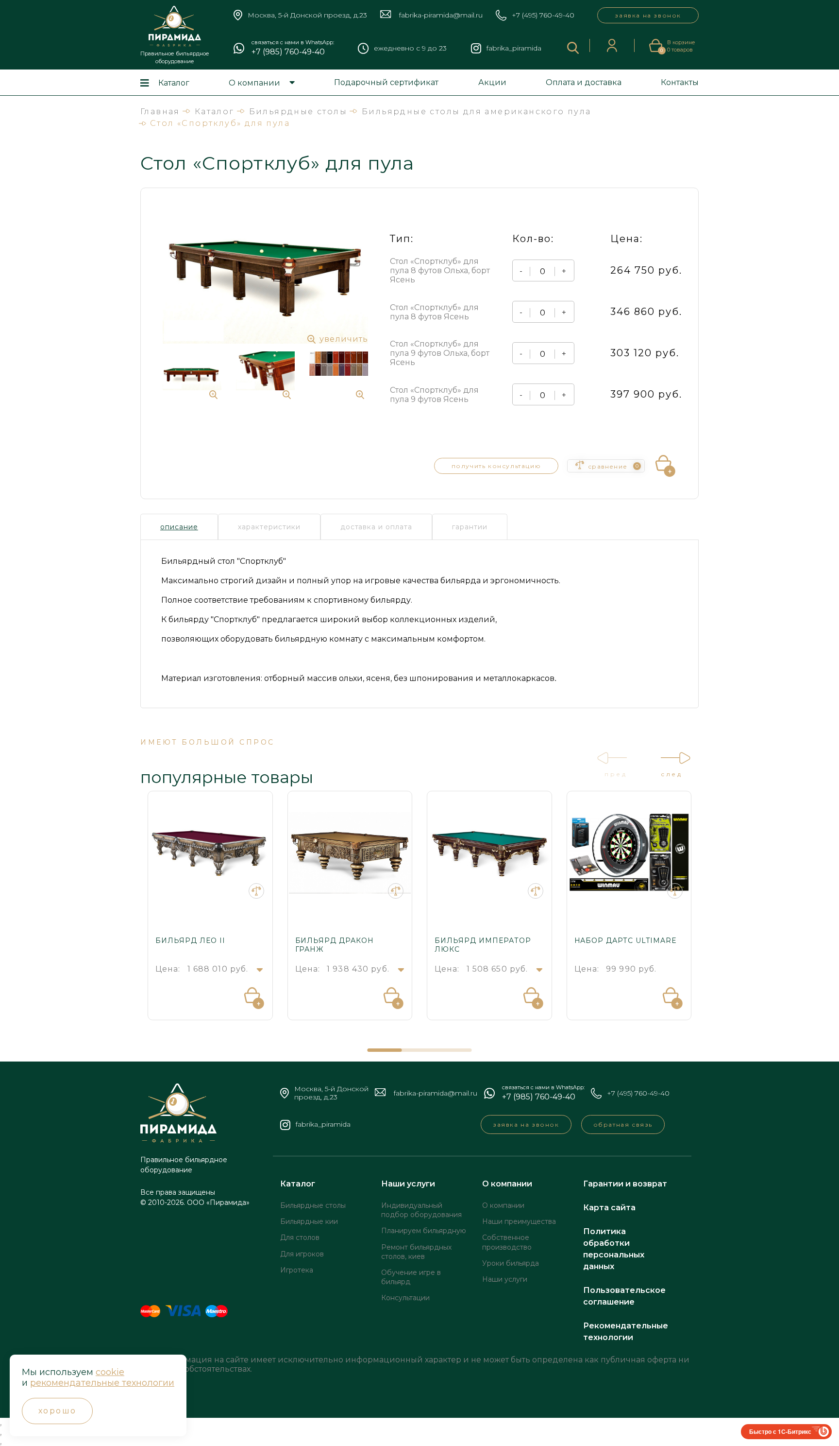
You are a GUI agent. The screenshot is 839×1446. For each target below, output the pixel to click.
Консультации (405, 1297)
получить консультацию (496, 466)
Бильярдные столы (313, 1205)
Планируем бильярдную (423, 1230)
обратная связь (623, 1124)
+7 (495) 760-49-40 (543, 15)
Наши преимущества (519, 1221)
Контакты (680, 82)
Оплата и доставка (583, 82)
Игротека (296, 1270)
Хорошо (57, 1410)
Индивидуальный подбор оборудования (421, 1210)
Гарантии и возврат (625, 1183)
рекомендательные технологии (102, 1382)
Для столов (299, 1237)
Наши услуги (408, 1183)
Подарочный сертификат (386, 82)
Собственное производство (507, 1242)
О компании (254, 82)
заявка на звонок (648, 15)
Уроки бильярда (510, 1263)
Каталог (173, 82)
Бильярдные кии (309, 1221)
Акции (492, 82)
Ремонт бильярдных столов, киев (416, 1252)
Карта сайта (609, 1207)
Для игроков (302, 1254)
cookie (110, 1372)
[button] (385, 1050)
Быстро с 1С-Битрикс (780, 1431)
